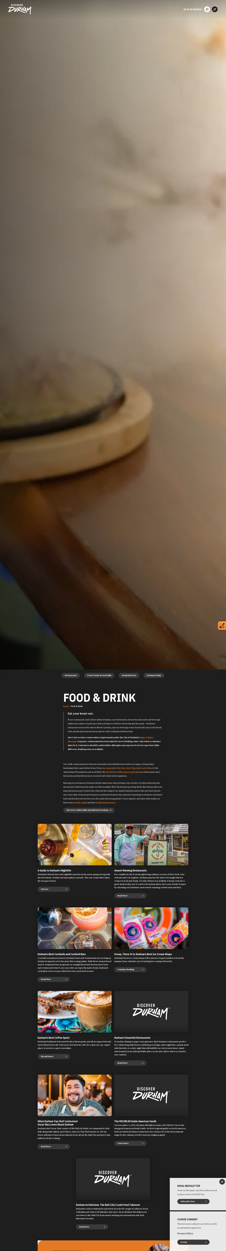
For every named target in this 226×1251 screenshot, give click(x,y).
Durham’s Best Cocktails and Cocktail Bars (62, 954)
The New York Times (127, 768)
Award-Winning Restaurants (130, 870)
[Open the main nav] (215, 9)
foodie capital (80, 802)
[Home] (20, 9)
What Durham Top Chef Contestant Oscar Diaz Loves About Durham (58, 1123)
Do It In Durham (193, 9)
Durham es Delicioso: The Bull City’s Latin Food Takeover (108, 1204)
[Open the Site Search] (207, 9)
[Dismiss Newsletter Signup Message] (222, 1182)
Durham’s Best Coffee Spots (53, 1037)
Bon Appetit (108, 768)
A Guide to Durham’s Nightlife (54, 870)
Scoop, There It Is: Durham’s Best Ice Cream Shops (143, 954)
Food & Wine (146, 768)
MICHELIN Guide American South (122, 772)
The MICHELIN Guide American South (135, 1121)
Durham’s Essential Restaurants (132, 1037)
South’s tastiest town (105, 802)
